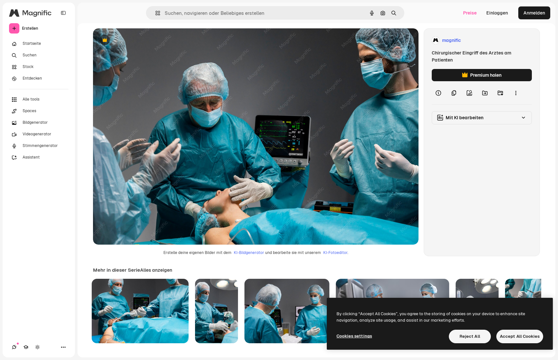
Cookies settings (354, 336)
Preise (470, 13)
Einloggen (497, 13)
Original (134, 40)
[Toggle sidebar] (63, 13)
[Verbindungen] (14, 347)
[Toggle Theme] (37, 347)
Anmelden (534, 13)
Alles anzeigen (156, 270)
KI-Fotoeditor (335, 252)
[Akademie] (26, 347)
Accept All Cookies (520, 336)
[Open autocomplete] (155, 13)
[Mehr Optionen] (515, 92)
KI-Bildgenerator (249, 252)
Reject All (470, 336)
